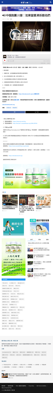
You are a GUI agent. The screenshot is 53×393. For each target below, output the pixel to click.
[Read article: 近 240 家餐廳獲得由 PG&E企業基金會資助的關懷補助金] (10, 200)
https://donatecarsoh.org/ (16, 155)
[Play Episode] (4, 60)
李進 (22, 307)
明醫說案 (5, 307)
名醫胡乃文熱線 (7, 288)
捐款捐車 (16, 100)
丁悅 (5, 283)
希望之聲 (5, 296)
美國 (4, 320)
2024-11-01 (4, 19)
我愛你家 (5, 299)
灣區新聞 (5, 312)
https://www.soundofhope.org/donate (19, 146)
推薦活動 (30, 352)
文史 (44, 352)
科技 (4, 357)
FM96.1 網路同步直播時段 (21, 385)
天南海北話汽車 (7, 291)
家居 (22, 352)
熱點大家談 (15, 312)
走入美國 (5, 326)
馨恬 (4, 328)
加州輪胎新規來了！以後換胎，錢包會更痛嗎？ (41, 256)
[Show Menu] (2, 2)
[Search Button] (50, 2)
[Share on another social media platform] (49, 112)
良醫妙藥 (19, 320)
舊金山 (11, 320)
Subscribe (43, 63)
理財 (36, 354)
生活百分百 (14, 318)
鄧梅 (13, 326)
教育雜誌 (14, 299)
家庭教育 (5, 293)
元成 (4, 285)
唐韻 (16, 288)
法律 (18, 354)
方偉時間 (12, 304)
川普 (13, 293)
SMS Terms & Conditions (41, 385)
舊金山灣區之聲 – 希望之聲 (10, 390)
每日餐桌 (12, 309)
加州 (11, 285)
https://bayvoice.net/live (19, 121)
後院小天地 (14, 296)
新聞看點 (14, 301)
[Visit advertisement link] (26, 10)
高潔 (11, 328)
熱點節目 (15, 107)
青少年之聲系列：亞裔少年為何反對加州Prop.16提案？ (42, 274)
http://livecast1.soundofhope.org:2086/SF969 (25, 123)
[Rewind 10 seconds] (8, 61)
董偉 (4, 323)
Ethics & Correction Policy (7, 387)
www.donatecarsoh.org (8, 104)
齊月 (18, 328)
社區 (43, 354)
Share (48, 63)
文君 (21, 299)
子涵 (16, 291)
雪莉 (20, 326)
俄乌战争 (21, 283)
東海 (4, 309)
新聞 (11, 19)
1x (10, 60)
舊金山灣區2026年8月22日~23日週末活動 (38, 243)
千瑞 (17, 285)
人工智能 (12, 283)
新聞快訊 (9, 107)
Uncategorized (6, 352)
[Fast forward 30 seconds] (13, 61)
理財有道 (14, 315)
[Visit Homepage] (26, 2)
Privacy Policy (31, 385)
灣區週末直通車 (27, 354)
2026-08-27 (5, 210)
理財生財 (5, 318)
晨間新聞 (14, 307)
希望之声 (20, 293)
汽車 (12, 354)
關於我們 (3, 385)
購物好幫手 (12, 323)
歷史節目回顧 (10, 385)
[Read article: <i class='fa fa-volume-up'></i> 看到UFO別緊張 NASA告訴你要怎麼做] (43, 200)
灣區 (20, 309)
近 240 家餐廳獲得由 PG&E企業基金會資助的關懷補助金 (10, 207)
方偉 (5, 304)
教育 (37, 352)
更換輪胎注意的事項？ (39, 269)
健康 (15, 352)
